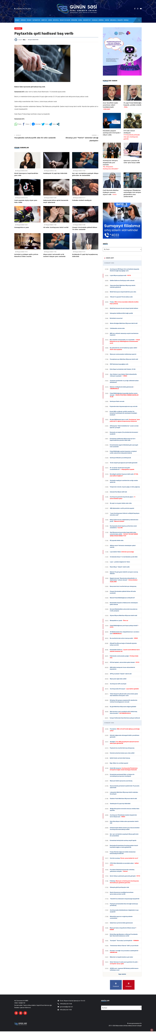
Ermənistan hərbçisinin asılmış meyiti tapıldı (123, 840)
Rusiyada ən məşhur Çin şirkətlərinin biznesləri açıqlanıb (124, 433)
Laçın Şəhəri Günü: (122, 551)
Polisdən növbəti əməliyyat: (82, 200)
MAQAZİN (120, 20)
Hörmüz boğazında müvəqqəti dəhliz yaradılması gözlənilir (124, 736)
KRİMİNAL (101, 20)
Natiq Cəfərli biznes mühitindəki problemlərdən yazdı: (124, 520)
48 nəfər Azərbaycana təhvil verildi (55, 227)
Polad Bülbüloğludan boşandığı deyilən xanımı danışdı (124, 395)
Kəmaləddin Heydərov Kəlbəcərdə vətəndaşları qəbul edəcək (124, 603)
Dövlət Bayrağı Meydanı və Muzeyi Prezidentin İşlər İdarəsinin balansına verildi (124, 935)
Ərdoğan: (124, 742)
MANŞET (17, 20)
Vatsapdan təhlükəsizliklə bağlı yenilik (121, 313)
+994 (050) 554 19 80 (66, 1003)
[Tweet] (45, 124)
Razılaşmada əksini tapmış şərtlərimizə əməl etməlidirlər (123, 526)
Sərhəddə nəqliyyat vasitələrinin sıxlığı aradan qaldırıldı (124, 481)
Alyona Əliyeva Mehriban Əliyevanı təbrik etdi (123, 615)
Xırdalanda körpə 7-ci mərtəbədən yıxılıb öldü (123, 557)
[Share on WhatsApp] (17, 124)
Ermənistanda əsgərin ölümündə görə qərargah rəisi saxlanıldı (124, 445)
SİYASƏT (29, 20)
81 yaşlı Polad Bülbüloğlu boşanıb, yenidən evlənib (132, 105)
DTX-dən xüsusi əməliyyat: (132, 135)
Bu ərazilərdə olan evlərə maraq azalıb (124, 638)
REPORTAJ (56, 20)
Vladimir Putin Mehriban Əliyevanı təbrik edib (123, 798)
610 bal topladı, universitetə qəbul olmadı (124, 662)
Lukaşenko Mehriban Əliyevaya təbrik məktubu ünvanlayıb (124, 793)
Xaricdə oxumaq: (124, 858)
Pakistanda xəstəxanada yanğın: (124, 656)
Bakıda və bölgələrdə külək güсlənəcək (122, 387)
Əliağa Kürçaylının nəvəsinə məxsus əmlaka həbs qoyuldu (124, 809)
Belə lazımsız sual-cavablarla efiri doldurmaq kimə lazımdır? (123, 712)
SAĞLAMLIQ (113, 20)
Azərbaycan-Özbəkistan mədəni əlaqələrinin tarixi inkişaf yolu (123, 815)
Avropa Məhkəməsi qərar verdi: (125, 420)
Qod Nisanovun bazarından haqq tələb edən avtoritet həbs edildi (124, 534)
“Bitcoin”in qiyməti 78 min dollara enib (121, 297)
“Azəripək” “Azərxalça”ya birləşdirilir (124, 940)
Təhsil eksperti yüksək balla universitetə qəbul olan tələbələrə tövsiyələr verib (124, 694)
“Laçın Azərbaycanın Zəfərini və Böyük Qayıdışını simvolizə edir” (124, 514)
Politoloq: (124, 881)
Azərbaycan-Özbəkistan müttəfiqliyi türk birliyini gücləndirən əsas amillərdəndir (132, 193)
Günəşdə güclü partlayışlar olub (119, 887)
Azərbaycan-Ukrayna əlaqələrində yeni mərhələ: (110, 164)
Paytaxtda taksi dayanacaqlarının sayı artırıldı (123, 406)
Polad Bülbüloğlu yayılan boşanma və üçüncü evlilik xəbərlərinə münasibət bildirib (123, 452)
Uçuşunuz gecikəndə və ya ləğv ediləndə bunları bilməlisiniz (124, 381)
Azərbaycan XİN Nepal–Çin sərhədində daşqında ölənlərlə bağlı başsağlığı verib (124, 269)
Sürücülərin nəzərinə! (116, 318)
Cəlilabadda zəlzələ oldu (117, 328)
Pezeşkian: (125, 729)
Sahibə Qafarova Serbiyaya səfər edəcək (122, 280)
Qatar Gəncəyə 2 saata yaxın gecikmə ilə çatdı (124, 962)
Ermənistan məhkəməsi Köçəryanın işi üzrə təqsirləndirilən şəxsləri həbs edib (122, 439)
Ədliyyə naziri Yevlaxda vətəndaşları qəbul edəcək (123, 546)
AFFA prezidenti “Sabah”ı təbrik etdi (121, 673)
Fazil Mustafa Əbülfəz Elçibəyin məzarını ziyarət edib (111, 192)
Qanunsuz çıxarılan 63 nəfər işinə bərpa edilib (132, 161)
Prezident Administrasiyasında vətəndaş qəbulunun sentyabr (122, 870)
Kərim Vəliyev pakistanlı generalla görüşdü (125, 876)
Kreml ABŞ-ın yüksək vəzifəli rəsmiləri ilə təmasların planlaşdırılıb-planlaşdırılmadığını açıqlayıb (123, 413)
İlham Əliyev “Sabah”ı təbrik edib (120, 567)
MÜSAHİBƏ (74, 20)
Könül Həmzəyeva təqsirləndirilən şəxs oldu (123, 292)
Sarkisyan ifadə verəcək (117, 401)
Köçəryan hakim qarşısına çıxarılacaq (121, 781)
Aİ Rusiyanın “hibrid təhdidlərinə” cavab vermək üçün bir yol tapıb (124, 426)
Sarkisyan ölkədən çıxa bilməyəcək (120, 457)
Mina (24, 39)
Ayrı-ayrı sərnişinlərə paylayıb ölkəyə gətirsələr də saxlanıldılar (124, 834)
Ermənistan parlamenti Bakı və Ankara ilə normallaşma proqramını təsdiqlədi (122, 775)
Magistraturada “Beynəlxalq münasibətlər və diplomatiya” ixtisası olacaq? (123, 579)
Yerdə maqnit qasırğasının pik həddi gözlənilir (123, 462)
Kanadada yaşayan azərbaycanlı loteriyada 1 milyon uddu (112, 133)
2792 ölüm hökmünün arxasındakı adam (124, 864)
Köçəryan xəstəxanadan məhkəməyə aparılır (123, 354)
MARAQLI (126, 20)
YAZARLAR (95, 20)
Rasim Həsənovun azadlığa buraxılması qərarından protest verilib (121, 893)
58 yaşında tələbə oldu (116, 540)
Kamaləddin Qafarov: (125, 650)
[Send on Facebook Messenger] (36, 124)
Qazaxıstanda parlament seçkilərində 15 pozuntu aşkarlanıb (124, 786)
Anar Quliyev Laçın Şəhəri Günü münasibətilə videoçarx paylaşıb (123, 375)
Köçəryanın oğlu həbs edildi (118, 678)
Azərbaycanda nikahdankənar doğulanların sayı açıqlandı (124, 910)
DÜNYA (50, 20)
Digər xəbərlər (122, 974)
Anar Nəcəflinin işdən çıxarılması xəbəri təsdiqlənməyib (110, 106)
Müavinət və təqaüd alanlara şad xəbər (121, 957)
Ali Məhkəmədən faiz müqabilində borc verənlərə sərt (124, 632)
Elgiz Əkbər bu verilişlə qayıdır (119, 763)
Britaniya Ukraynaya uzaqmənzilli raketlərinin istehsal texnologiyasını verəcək (123, 701)
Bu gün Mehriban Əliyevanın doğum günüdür (123, 706)
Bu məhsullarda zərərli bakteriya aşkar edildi (124, 348)
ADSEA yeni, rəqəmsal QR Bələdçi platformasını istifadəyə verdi (124, 969)
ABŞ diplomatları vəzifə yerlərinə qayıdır (122, 508)
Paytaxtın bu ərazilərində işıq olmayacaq (122, 748)
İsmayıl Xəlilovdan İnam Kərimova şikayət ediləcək (125, 718)
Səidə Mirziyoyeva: (124, 769)
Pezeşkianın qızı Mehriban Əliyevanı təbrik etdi (124, 359)
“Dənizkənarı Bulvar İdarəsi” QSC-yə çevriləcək (124, 945)
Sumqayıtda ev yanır (21, 227)
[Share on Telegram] (52, 124)
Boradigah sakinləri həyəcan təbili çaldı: (124, 474)
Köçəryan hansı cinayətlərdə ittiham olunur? (123, 928)
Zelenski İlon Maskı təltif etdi (118, 492)
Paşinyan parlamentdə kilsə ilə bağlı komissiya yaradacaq (124, 904)
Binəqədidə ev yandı (119, 620)
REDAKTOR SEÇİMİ (65, 20)
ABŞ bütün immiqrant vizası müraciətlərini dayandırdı (122, 668)
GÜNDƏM (23, 20)
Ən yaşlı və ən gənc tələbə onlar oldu (121, 503)
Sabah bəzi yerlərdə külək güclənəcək (121, 923)
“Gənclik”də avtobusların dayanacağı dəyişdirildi (124, 898)
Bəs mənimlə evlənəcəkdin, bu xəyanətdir (125, 341)
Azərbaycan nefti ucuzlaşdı (118, 683)
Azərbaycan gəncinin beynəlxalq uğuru (122, 497)
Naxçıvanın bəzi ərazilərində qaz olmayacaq (123, 586)
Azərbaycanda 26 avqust (124, 688)
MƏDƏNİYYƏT (87, 20)
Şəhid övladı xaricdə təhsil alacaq (120, 758)
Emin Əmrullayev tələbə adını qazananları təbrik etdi (124, 822)
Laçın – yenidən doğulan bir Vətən (120, 562)
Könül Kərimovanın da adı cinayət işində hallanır (124, 308)
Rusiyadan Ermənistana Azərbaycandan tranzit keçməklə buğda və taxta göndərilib (124, 846)
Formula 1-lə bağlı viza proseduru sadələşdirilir (124, 951)
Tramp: (124, 302)
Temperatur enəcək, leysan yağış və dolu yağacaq (125, 487)
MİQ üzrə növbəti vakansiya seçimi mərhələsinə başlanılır (124, 334)
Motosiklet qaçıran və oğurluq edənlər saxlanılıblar (121, 917)
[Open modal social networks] (58, 124)
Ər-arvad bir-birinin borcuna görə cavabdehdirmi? (122, 468)
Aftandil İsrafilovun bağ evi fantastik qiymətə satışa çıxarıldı (123, 644)
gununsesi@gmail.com (66, 1006)
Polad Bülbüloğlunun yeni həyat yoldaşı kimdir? (124, 626)
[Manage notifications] (151, 1030)
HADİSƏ (107, 20)
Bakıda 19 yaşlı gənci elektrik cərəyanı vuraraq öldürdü (124, 572)
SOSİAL (80, 20)
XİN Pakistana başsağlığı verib (119, 364)
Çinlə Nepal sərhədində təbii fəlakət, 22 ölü (122, 369)
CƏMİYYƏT (44, 20)
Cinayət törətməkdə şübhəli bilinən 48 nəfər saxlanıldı (123, 592)
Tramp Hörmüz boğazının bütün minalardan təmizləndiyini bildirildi (123, 852)
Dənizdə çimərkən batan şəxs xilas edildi (122, 753)
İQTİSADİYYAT (36, 20)
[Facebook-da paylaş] (25, 124)
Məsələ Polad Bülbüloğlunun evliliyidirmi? (122, 597)
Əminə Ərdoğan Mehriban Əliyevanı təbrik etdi (123, 323)
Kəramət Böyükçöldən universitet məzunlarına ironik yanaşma (123, 609)
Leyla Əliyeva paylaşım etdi (120, 275)
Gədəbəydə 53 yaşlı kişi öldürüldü (55, 173)
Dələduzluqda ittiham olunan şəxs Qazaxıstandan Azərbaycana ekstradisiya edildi (124, 828)
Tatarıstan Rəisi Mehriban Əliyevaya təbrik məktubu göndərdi (122, 286)
